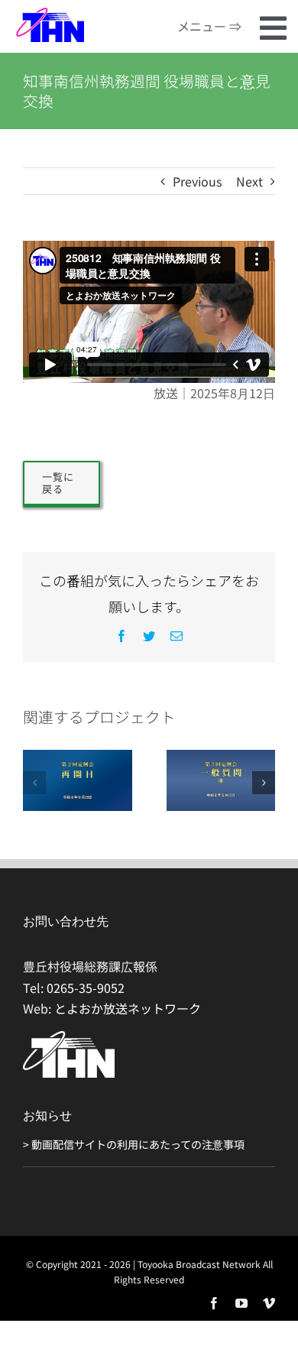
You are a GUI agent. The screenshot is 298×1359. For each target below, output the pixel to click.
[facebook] (214, 1303)
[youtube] (241, 1303)
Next (249, 181)
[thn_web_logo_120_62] (49, 13)
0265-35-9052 (86, 987)
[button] (34, 782)
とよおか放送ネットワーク (127, 1008)
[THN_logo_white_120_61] (69, 1037)
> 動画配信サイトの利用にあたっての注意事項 (134, 1144)
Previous (197, 181)
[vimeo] (269, 1303)
